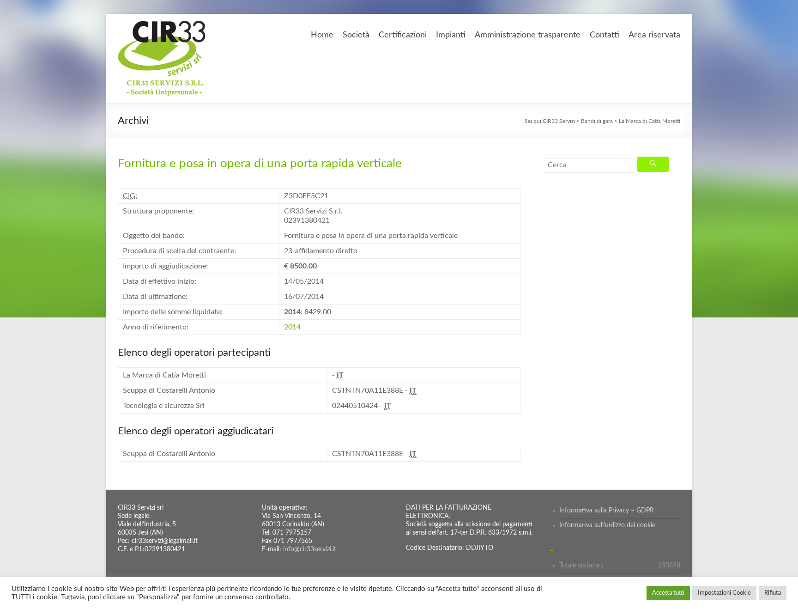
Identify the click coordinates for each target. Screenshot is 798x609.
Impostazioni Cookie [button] (724, 593)
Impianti (451, 35)
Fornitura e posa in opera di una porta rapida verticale (260, 164)
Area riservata (654, 35)
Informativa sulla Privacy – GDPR (606, 510)
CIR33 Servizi (559, 121)
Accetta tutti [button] (668, 593)
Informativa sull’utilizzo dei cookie (607, 525)
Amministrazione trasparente (527, 35)
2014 (292, 327)
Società (356, 35)
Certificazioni (403, 35)
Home (322, 35)
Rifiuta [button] (772, 593)
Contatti (604, 35)
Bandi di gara (597, 121)
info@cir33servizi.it (309, 549)
